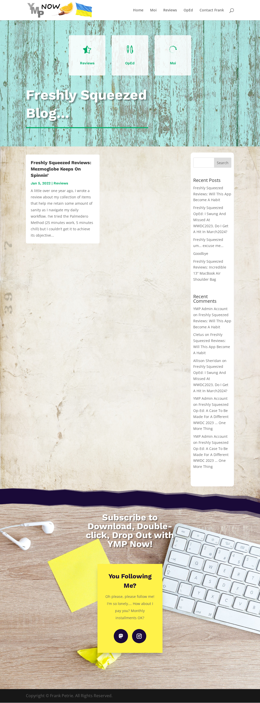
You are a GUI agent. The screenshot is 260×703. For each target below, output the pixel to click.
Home (138, 10)
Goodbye (200, 253)
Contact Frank (212, 10)
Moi (153, 10)
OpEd (188, 10)
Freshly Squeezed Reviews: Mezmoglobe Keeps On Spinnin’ (61, 169)
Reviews (170, 10)
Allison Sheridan (207, 360)
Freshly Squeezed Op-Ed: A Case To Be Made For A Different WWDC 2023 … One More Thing (211, 416)
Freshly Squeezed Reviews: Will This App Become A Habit (212, 193)
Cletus (198, 334)
